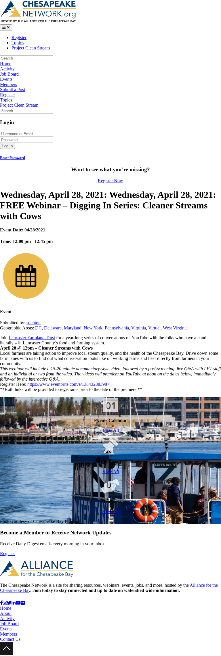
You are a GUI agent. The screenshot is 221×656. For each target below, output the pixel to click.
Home (5, 63)
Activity (7, 68)
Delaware (53, 327)
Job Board (9, 74)
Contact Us (10, 639)
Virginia (138, 327)
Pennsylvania (117, 327)
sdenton (33, 322)
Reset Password (12, 158)
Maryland (72, 327)
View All (110, 430)
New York (93, 327)
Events (6, 79)
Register (19, 37)
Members (8, 84)
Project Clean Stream (31, 47)
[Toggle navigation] (6, 27)
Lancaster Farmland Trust (32, 337)
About (6, 613)
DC (38, 327)
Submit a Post (12, 89)
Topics (18, 42)
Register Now (110, 180)
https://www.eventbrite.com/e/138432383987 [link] (68, 384)
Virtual (154, 327)
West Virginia (175, 327)
